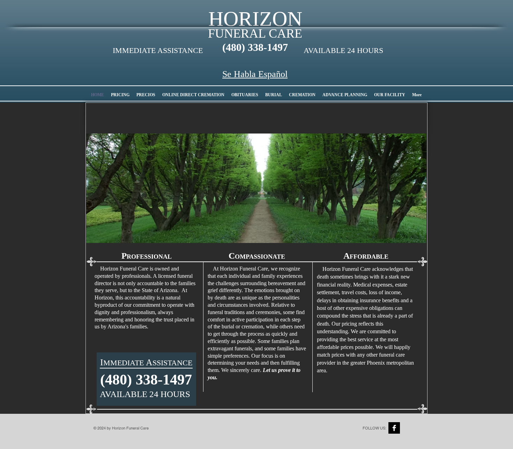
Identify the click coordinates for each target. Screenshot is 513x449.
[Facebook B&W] (394, 428)
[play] (415, 232)
